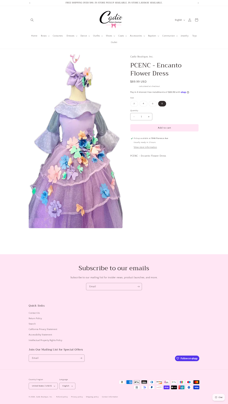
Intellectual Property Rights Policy (45, 340)
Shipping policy (92, 397)
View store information (145, 147)
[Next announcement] (198, 3)
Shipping (134, 86)
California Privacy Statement (43, 329)
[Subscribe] (138, 286)
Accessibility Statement (40, 335)
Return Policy (35, 318)
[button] (32, 20)
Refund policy (62, 397)
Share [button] (136, 179)
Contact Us (34, 313)
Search (32, 324)
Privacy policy (77, 397)
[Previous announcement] (29, 3)
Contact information (110, 397)
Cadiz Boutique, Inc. (44, 397)
